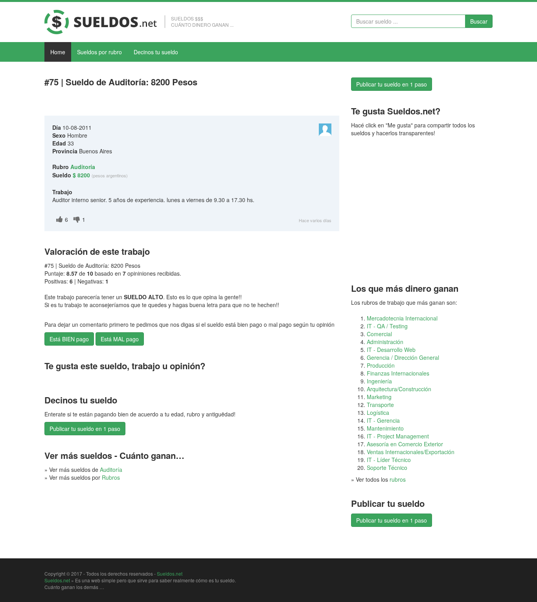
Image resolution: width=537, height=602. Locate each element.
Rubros (111, 477)
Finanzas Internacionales (398, 373)
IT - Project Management (398, 436)
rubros (398, 479)
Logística (378, 412)
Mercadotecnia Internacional (402, 318)
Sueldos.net (169, 573)
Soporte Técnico (387, 467)
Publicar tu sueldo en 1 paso (85, 429)
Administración (385, 342)
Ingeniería (379, 381)
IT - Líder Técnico (389, 460)
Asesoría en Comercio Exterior (405, 444)
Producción (381, 365)
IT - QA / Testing (387, 326)
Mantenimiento (385, 428)
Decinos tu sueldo (156, 52)
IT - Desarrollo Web (391, 349)
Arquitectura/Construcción (399, 389)
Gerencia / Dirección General (403, 357)
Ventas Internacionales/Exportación (410, 452)
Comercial (379, 334)
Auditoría (111, 469)
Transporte (380, 405)
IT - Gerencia (383, 420)
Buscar (478, 21)
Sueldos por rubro (99, 52)
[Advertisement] (136, 103)
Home (57, 52)
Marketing (379, 397)
